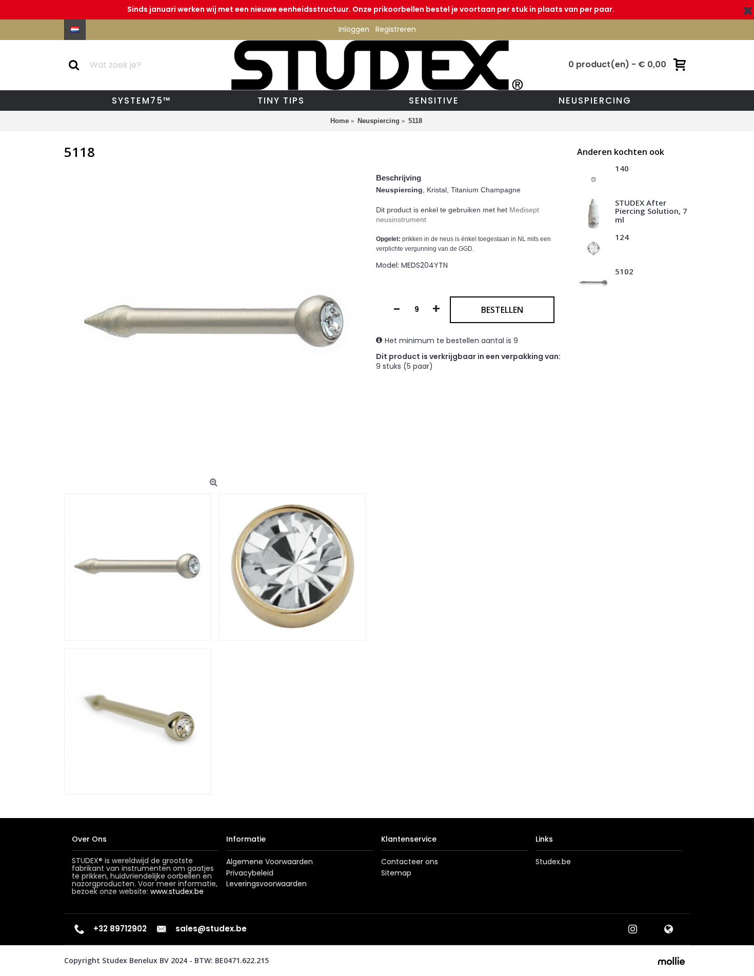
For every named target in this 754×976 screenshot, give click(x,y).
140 (622, 168)
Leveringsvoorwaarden (266, 884)
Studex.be (553, 862)
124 (622, 237)
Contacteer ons (409, 862)
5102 (624, 271)
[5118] (215, 323)
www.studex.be (177, 891)
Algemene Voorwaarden (269, 862)
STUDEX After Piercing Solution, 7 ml (651, 211)
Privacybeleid (249, 873)
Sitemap (396, 873)
